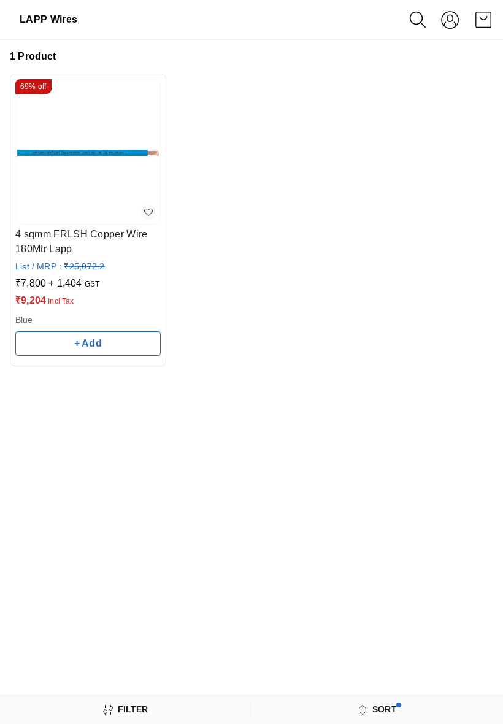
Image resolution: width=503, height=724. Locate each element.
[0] (483, 19)
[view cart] (483, 19)
